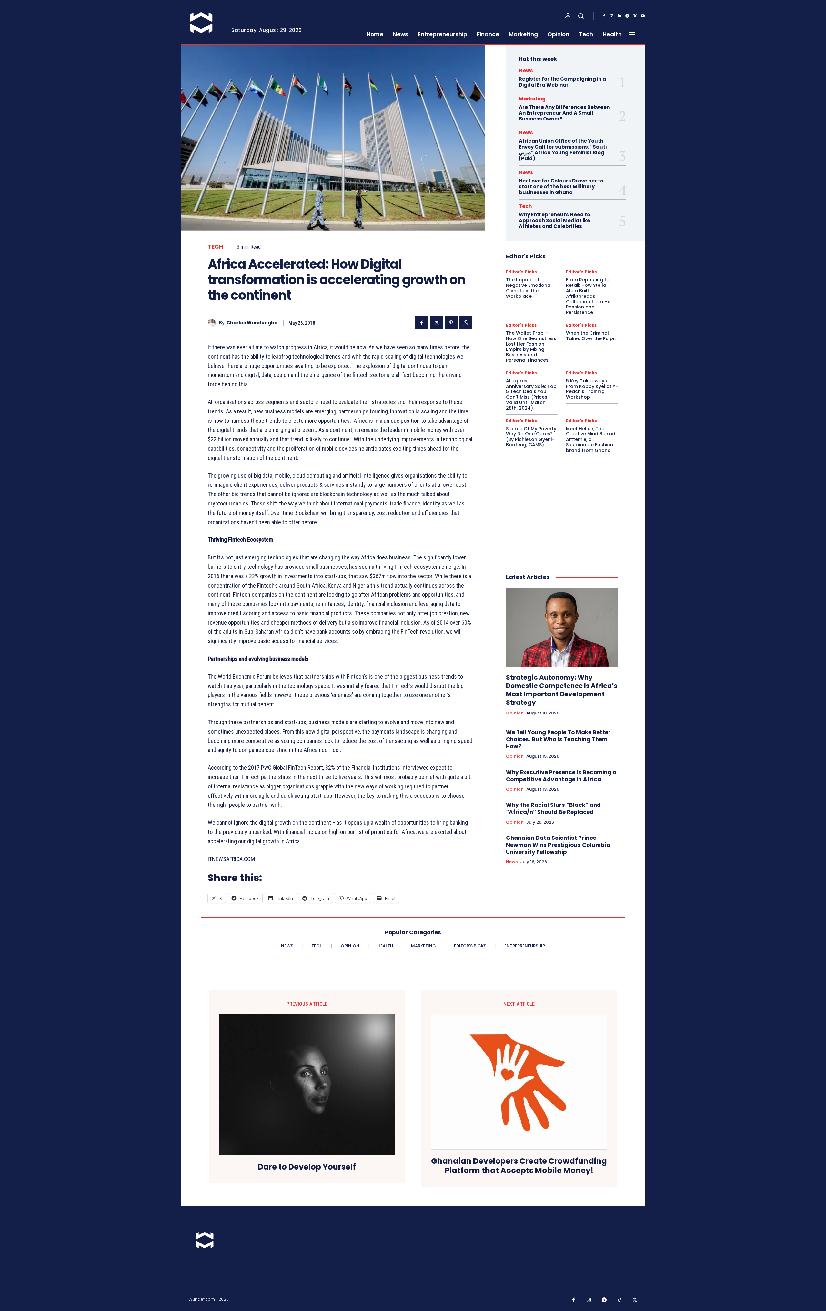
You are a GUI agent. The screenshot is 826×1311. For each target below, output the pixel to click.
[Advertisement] (562, 506)
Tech (215, 247)
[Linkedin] (619, 16)
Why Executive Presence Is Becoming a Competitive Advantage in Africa (561, 775)
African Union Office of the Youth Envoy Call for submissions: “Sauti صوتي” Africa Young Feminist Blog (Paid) (563, 150)
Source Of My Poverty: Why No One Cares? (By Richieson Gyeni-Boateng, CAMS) (531, 436)
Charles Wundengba (252, 323)
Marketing (532, 98)
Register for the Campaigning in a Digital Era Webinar (562, 82)
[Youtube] (643, 16)
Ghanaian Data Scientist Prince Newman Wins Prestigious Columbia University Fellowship (558, 845)
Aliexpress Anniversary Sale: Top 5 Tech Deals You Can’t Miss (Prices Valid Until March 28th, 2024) (531, 394)
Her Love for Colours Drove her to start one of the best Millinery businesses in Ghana (561, 186)
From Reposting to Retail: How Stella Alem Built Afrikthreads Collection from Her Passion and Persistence (589, 296)
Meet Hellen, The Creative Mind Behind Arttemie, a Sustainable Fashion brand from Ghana (590, 439)
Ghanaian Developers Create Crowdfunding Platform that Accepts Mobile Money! (519, 1166)
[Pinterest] (451, 322)
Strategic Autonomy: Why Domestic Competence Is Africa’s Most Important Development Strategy (561, 690)
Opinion (515, 713)
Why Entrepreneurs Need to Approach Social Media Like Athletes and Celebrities (554, 220)
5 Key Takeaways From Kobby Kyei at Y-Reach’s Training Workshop (592, 389)
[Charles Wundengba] (213, 323)
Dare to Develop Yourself (307, 1167)
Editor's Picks (521, 272)
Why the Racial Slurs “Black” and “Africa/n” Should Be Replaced (553, 808)
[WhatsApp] (465, 322)
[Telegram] (627, 16)
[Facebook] (604, 16)
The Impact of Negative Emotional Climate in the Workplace (529, 287)
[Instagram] (612, 16)
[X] (635, 16)
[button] (581, 16)
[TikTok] (619, 1300)
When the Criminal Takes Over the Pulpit (591, 336)
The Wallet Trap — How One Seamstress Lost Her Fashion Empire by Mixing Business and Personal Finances (531, 346)
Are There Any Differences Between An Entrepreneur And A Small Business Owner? (564, 113)
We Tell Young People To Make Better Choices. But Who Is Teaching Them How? (558, 739)
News (526, 70)
